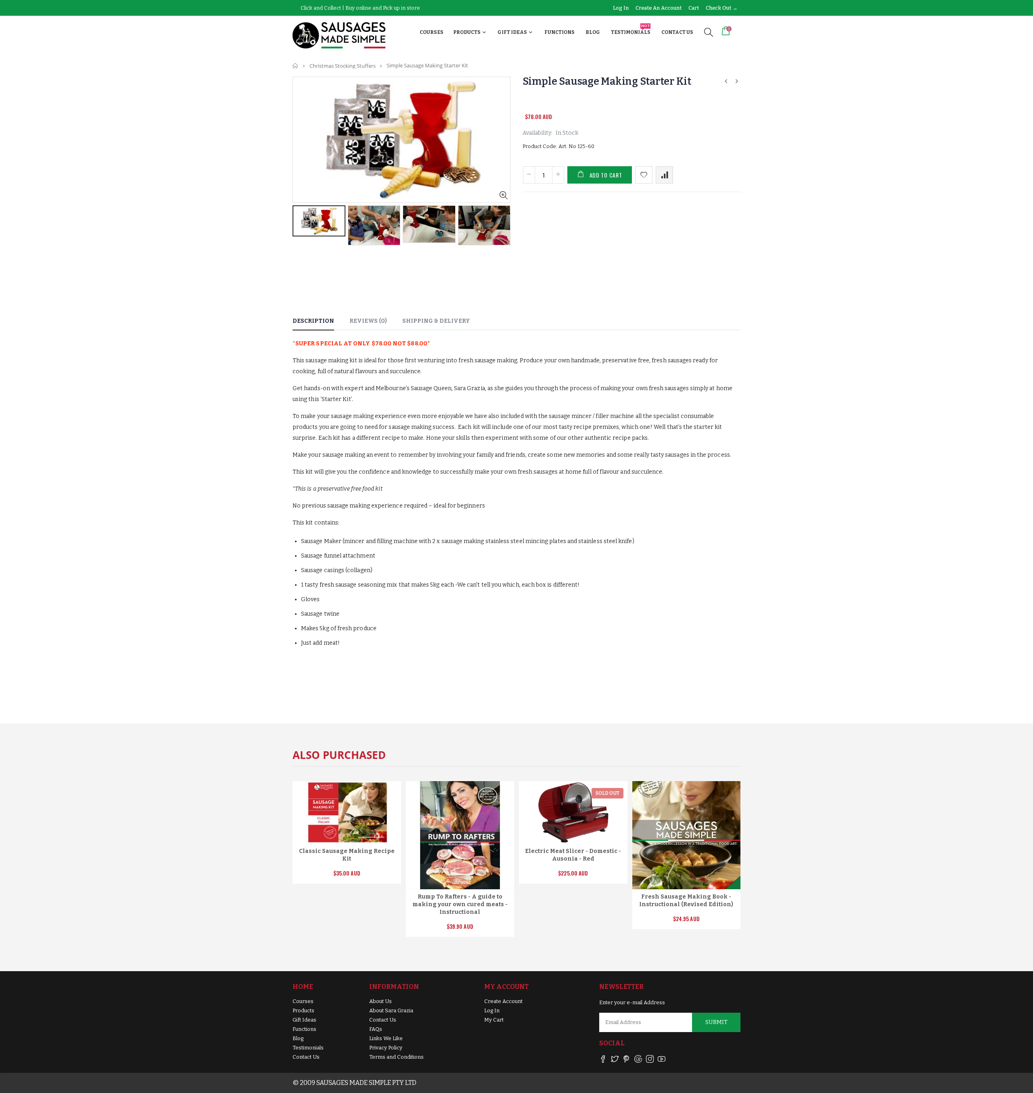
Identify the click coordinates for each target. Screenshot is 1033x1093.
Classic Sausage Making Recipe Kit (347, 855)
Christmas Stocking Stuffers (342, 65)
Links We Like (386, 1038)
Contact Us (306, 1057)
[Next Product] (737, 81)
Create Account (503, 1001)
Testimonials (308, 1048)
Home (296, 65)
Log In (492, 1010)
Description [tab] (313, 321)
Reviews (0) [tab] (368, 321)
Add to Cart (606, 175)
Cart (694, 8)
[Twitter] (615, 1060)
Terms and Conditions (396, 1057)
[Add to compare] (664, 175)
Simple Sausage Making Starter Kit (607, 81)
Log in (621, 8)
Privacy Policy (385, 1048)
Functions (304, 1029)
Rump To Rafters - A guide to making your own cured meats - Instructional (460, 904)
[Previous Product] (726, 81)
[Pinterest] (626, 1060)
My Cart (494, 1020)
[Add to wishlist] (643, 175)
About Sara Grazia (391, 1010)
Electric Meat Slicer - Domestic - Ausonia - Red (573, 855)
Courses (303, 1001)
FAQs (375, 1029)
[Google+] (638, 1060)
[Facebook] (603, 1060)
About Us (380, 1001)
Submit (716, 1022)
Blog (298, 1038)
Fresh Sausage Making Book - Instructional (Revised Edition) (686, 900)
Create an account (659, 8)
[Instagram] (650, 1060)
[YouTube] (661, 1060)
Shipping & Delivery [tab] (436, 321)
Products (303, 1010)
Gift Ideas (304, 1020)
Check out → (722, 8)
